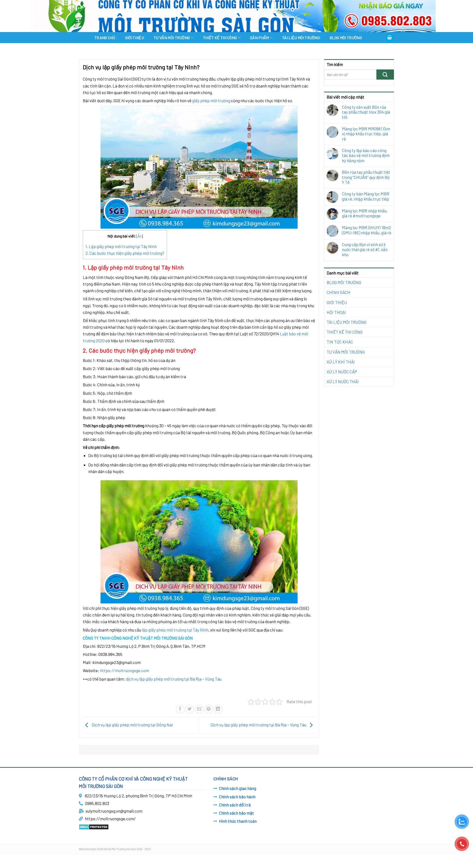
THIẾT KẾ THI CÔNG (220, 37)
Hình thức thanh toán (238, 821)
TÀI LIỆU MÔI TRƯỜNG (301, 37)
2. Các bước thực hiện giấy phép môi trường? (124, 253)
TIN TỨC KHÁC (340, 341)
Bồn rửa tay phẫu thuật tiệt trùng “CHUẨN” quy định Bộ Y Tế (366, 177)
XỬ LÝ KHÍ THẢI (341, 361)
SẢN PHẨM (259, 37)
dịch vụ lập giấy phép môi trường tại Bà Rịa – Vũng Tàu (173, 678)
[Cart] (389, 37)
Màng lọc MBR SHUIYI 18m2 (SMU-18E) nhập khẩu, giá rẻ (366, 230)
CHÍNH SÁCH (338, 292)
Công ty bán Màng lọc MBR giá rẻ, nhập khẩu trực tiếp (365, 196)
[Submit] (385, 74)
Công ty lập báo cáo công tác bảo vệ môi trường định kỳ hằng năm (365, 155)
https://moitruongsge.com (124, 670)
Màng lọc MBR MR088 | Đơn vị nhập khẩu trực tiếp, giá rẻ (366, 133)
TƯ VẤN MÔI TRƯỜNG (172, 37)
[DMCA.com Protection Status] (94, 826)
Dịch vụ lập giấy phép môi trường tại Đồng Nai (132, 724)
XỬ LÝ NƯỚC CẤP (342, 371)
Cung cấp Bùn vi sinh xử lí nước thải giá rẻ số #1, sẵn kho (365, 249)
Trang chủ (104, 37)
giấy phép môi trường (211, 100)
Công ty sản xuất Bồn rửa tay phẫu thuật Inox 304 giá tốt (366, 112)
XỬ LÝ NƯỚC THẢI (343, 381)
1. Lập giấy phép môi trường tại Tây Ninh (121, 246)
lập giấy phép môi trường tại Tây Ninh (175, 629)
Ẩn (139, 236)
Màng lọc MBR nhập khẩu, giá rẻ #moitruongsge (365, 213)
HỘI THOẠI (336, 312)
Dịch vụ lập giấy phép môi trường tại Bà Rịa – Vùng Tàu (258, 724)
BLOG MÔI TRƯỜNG (346, 37)
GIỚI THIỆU (134, 37)
